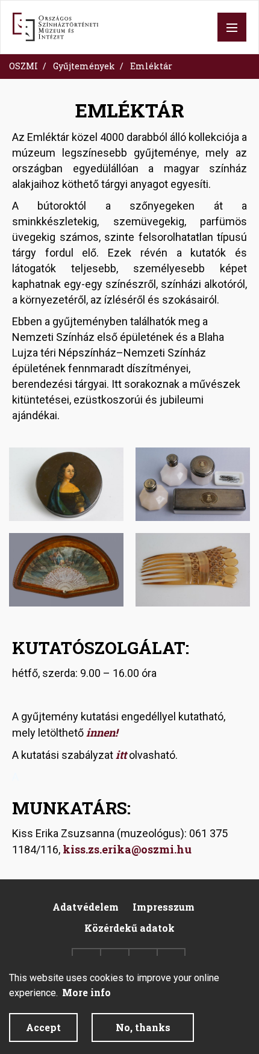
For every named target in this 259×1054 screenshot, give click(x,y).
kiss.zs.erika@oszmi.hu (127, 849)
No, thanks (143, 1027)
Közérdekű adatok (129, 927)
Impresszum (164, 906)
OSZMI (23, 66)
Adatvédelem (85, 906)
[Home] (55, 27)
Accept (43, 1027)
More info (86, 992)
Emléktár (151, 66)
